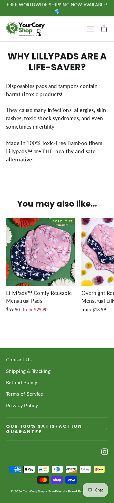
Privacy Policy (22, 405)
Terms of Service (24, 394)
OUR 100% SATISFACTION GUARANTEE (44, 429)
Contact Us (19, 359)
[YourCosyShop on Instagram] (104, 451)
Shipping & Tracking (28, 371)
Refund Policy (21, 382)
